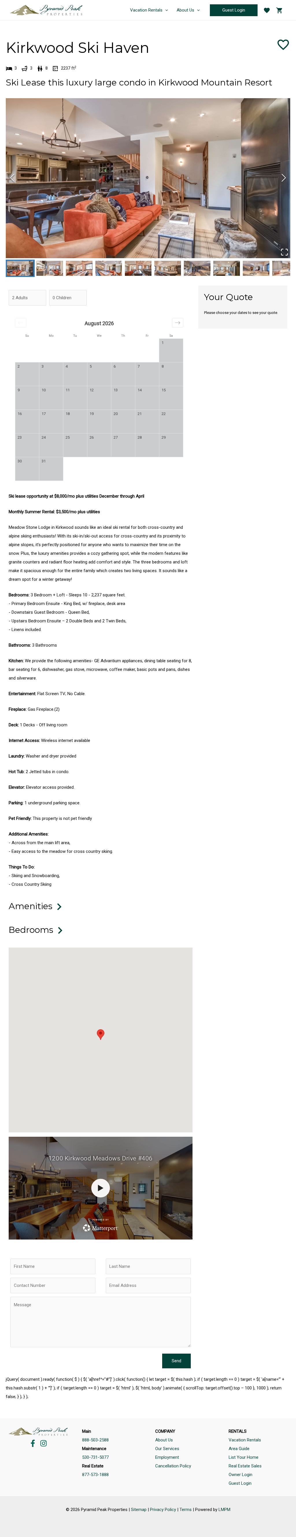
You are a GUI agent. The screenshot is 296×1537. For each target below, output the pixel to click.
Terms (186, 1509)
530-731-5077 (95, 1457)
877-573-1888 (95, 1474)
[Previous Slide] (12, 178)
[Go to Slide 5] (138, 268)
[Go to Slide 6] (167, 268)
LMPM (224, 1509)
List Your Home (243, 1457)
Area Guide (239, 1448)
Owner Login (240, 1474)
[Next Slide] (283, 178)
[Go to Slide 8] (226, 268)
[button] (148, 178)
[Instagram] (43, 1443)
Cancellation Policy (173, 1466)
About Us (164, 1440)
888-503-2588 (95, 1440)
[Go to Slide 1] (20, 268)
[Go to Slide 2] (49, 268)
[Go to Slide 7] (197, 268)
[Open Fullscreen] (284, 252)
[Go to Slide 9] (256, 268)
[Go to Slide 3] (79, 268)
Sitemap (139, 1509)
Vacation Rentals (245, 1440)
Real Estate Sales (245, 1466)
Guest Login (240, 1483)
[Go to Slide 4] (108, 268)
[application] (165, 10)
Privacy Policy (163, 1509)
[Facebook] (32, 1443)
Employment (167, 1457)
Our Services (167, 1448)
